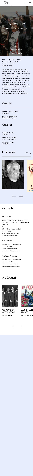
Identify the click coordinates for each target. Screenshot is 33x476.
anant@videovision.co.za (10, 233)
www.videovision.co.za (10, 235)
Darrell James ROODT (10, 111)
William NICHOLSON (9, 116)
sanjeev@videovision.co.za (11, 251)
